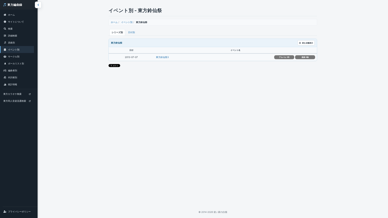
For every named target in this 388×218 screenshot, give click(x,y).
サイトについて (16, 21)
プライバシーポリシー (19, 211)
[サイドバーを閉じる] (38, 5)
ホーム (11, 14)
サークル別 (13, 56)
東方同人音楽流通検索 (14, 101)
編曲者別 (12, 70)
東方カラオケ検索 (12, 94)
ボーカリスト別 (16, 63)
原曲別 (11, 42)
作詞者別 (12, 77)
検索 (10, 28)
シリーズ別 (117, 32)
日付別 (131, 32)
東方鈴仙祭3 (162, 57)
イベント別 (13, 49)
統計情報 (12, 84)
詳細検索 (12, 35)
